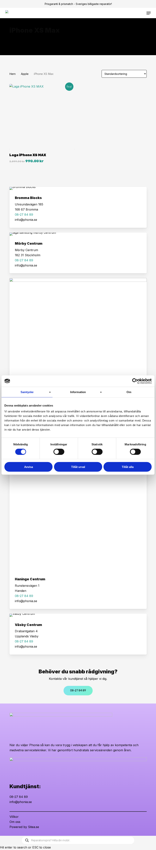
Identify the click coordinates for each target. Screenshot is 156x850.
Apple (25, 74)
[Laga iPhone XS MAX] (42, 116)
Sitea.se (33, 827)
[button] (148, 13)
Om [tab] (129, 391)
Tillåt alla (128, 466)
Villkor (14, 817)
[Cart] (143, 13)
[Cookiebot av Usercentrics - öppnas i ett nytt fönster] (135, 381)
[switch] (58, 452)
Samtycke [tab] (27, 391)
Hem (12, 74)
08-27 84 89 (19, 797)
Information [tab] (78, 391)
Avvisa (28, 466)
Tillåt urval (78, 466)
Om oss (15, 822)
